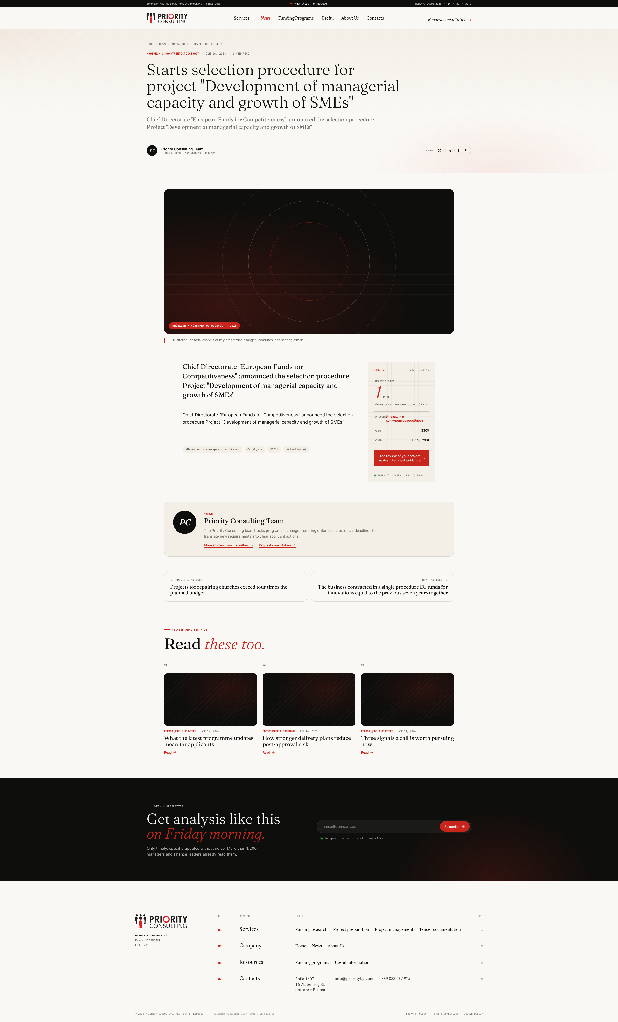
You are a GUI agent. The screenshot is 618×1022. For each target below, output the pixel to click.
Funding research (311, 929)
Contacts (375, 18)
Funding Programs (296, 18)
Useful (328, 18)
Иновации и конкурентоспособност (197, 44)
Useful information (352, 962)
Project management (394, 929)
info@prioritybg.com (354, 978)
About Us (350, 18)
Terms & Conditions (445, 1013)
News (266, 18)
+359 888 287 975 (394, 978)
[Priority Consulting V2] (167, 18)
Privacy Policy (416, 1013)
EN (449, 3)
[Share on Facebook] (458, 150)
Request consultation (275, 545)
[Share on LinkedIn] (449, 150)
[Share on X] (440, 150)
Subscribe (452, 826)
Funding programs (312, 962)
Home (150, 44)
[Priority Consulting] (161, 921)
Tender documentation (440, 929)
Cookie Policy (473, 1013)
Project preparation (351, 929)
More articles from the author (226, 545)
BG (457, 3)
